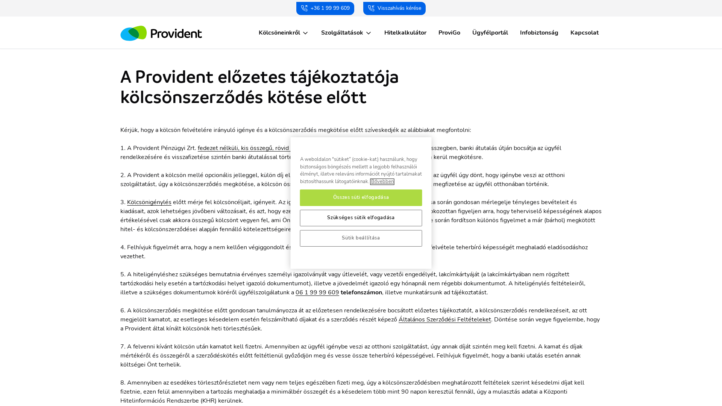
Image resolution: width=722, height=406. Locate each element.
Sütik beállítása (361, 238)
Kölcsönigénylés (149, 202)
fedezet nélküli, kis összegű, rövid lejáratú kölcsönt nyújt (274, 148)
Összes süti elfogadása (361, 197)
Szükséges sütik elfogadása (360, 217)
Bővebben (382, 181)
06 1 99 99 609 (317, 292)
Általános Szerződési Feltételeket (445, 320)
